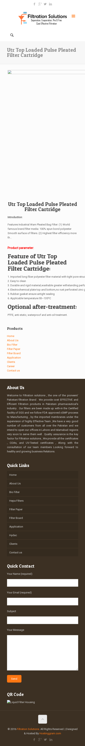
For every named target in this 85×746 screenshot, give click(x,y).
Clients (11, 361)
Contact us (13, 370)
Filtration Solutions (28, 729)
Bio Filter (12, 344)
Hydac (13, 535)
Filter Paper (13, 349)
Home (10, 336)
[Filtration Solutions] (43, 17)
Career (11, 366)
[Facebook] (34, 4)
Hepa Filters (16, 500)
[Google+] (40, 4)
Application (14, 357)
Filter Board (14, 353)
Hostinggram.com (50, 733)
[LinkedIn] (50, 4)
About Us (12, 340)
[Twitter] (45, 4)
